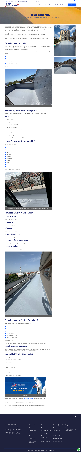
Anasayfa (32, 4)
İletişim (61, 4)
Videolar (57, 4)
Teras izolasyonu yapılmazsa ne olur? (46, 440)
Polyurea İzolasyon (33, 427)
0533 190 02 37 (68, 432)
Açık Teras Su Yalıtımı (46, 430)
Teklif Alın (72, 4)
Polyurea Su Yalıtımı (57, 441)
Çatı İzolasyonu (45, 433)
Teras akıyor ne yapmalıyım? (44, 436)
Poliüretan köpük (33, 433)
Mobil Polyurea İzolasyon (32, 442)
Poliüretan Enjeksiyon (58, 438)
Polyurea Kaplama (57, 427)
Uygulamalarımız (48, 4)
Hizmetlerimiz (39, 4)
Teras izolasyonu (33, 435)
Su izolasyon (32, 438)
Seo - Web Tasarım (50, 450)
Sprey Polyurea (32, 430)
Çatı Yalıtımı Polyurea (58, 435)
